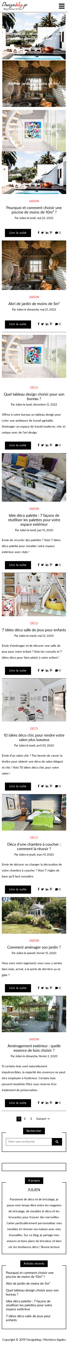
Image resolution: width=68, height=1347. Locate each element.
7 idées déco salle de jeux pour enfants (34, 630)
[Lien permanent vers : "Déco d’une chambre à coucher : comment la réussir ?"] (34, 812)
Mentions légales (54, 1339)
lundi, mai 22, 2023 (41, 218)
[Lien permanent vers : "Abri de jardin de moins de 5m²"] (34, 265)
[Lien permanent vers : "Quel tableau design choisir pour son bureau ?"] (34, 356)
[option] (34, 83)
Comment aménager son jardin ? (34, 947)
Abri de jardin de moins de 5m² (34, 84)
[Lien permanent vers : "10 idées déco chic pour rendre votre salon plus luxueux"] (34, 699)
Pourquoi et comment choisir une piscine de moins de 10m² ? (30, 1274)
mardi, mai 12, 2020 (41, 636)
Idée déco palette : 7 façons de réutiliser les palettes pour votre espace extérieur (34, 520)
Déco (34, 124)
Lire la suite (18, 232)
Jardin (34, 29)
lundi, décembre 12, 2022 (41, 404)
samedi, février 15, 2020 (41, 953)
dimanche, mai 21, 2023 (41, 309)
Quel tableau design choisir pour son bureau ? (32, 1292)
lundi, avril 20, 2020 (41, 745)
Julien (36, 42)
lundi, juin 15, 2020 (41, 530)
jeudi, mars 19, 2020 (41, 854)
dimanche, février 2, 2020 (41, 1056)
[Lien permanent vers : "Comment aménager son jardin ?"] (34, 915)
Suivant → (43, 1118)
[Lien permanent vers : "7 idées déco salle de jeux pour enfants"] (34, 594)
